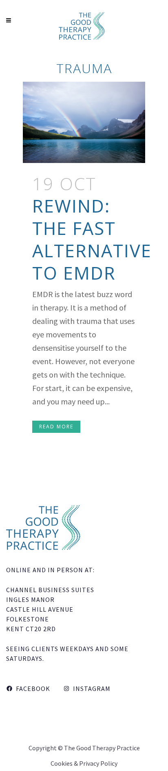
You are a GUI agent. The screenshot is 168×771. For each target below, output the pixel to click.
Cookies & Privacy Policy (84, 763)
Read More (56, 426)
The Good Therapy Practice (102, 748)
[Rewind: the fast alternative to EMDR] (84, 122)
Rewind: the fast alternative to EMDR (92, 239)
